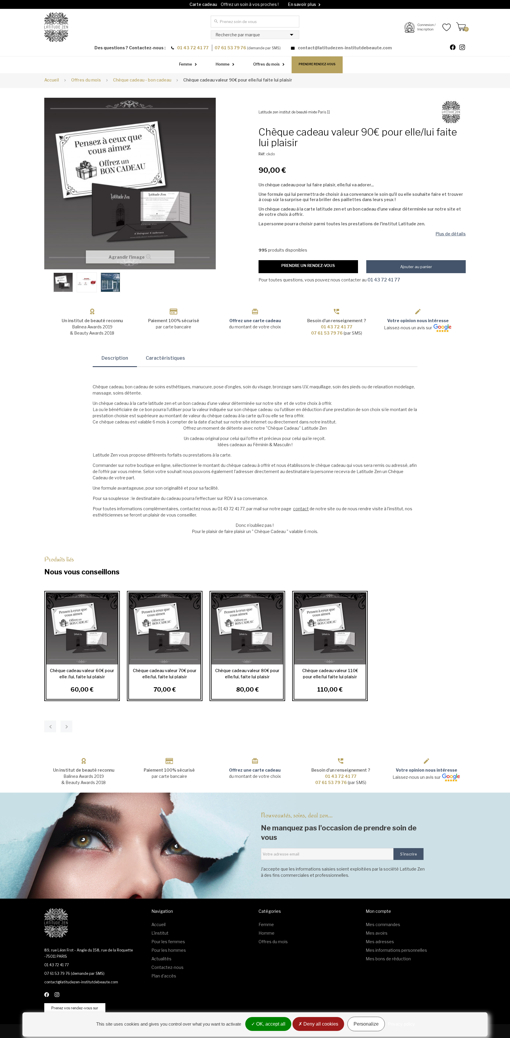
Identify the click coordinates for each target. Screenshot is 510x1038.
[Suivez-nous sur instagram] (464, 48)
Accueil (51, 79)
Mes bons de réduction (388, 958)
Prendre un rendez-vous (308, 265)
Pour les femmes (168, 941)
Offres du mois (266, 64)
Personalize (366, 1023)
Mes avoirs (377, 933)
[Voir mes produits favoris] (443, 27)
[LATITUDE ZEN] (56, 27)
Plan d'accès (163, 975)
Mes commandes (383, 924)
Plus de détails (451, 233)
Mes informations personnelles (396, 950)
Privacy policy (401, 1023)
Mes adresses (380, 941)
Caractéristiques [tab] (165, 358)
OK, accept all (270, 1023)
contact (301, 508)
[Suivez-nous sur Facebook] (455, 48)
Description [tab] (115, 358)
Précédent (47, 282)
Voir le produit (80, 628)
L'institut (160, 933)
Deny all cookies (320, 1023)
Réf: (262, 154)
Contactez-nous (167, 967)
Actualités (161, 958)
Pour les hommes (168, 950)
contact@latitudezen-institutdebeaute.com (345, 47)
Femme (185, 64)
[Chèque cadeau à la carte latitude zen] (63, 282)
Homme (223, 64)
